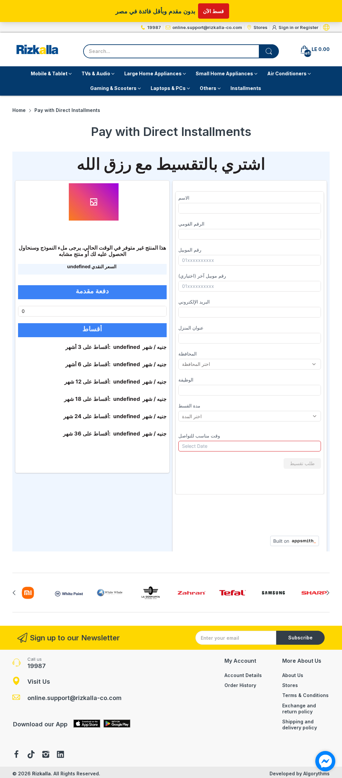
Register (309, 27)
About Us (292, 675)
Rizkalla (41, 773)
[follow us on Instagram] (46, 755)
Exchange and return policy (299, 708)
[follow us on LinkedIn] (60, 755)
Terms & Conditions (305, 695)
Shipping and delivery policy (299, 724)
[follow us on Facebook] (16, 755)
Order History (240, 685)
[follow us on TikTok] (31, 755)
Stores (290, 685)
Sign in (287, 27)
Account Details (243, 675)
